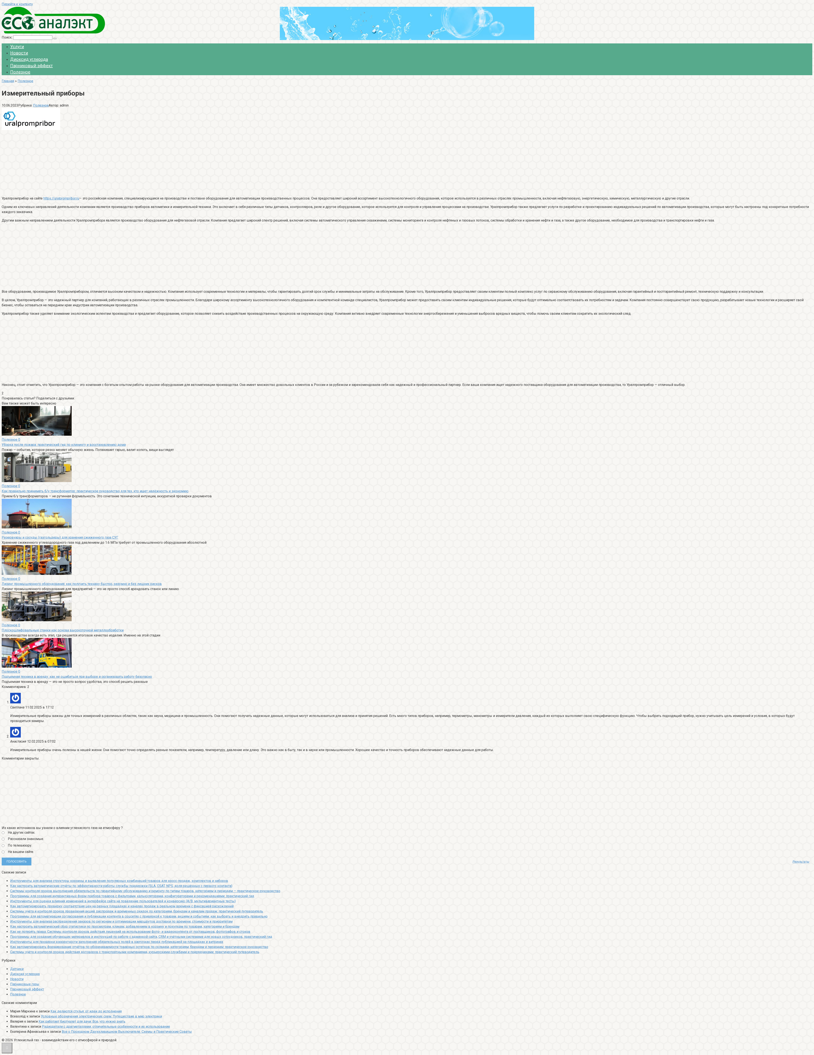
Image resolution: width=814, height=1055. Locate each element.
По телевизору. (20, 845)
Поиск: (7, 37)
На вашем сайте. (21, 852)
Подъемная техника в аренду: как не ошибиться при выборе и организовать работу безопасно (77, 677)
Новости (19, 52)
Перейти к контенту (17, 4)
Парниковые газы (24, 984)
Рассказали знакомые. (26, 839)
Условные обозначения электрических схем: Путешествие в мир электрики (101, 1016)
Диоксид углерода (29, 59)
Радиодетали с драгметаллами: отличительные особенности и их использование (106, 1027)
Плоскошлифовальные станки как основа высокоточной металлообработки (63, 630)
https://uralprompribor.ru (61, 198)
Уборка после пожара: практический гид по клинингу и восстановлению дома (64, 445)
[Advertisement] (129, 163)
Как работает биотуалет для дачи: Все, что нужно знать (82, 1021)
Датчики (17, 969)
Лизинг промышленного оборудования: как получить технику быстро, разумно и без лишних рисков (82, 584)
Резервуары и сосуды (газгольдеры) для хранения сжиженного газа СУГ (60, 537)
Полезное (20, 72)
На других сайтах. (21, 832)
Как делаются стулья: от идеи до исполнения (86, 1011)
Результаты (801, 862)
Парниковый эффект (31, 65)
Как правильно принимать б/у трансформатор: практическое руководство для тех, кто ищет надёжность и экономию (95, 491)
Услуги (17, 46)
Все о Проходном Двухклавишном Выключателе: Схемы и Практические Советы (127, 1032)
